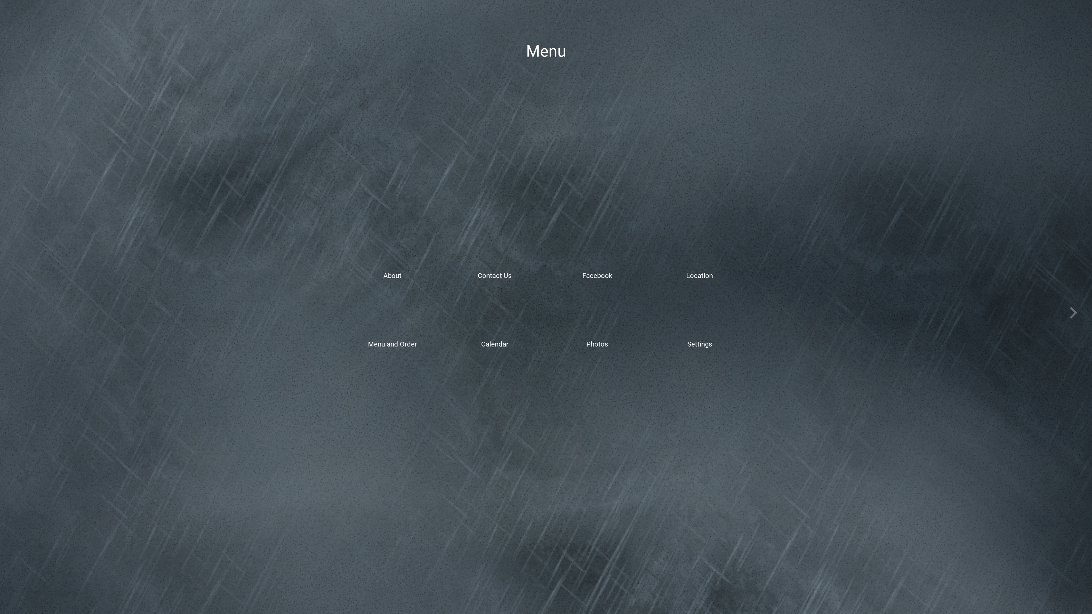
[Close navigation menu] (23, 18)
